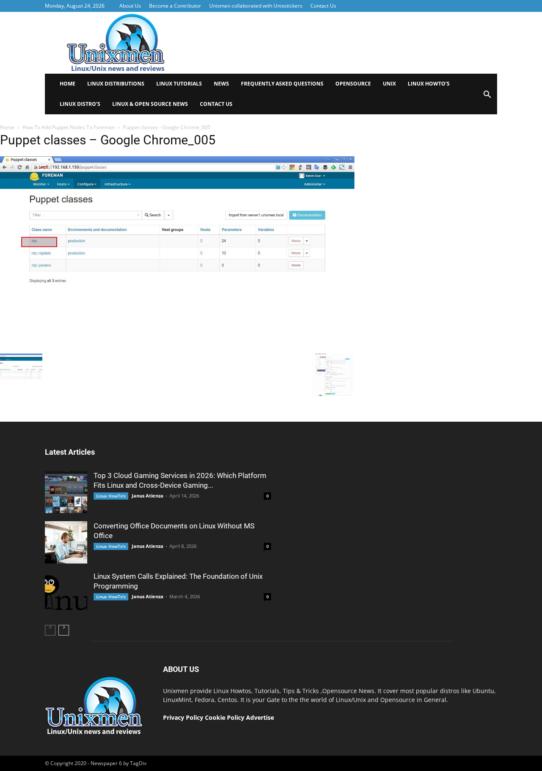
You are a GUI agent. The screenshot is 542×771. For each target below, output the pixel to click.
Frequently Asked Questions (282, 83)
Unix (389, 83)
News (221, 83)
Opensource (353, 83)
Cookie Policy (225, 717)
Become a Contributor (175, 5)
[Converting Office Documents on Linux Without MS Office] (66, 542)
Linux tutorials (179, 83)
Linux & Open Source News (150, 104)
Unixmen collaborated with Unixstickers (255, 5)
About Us (130, 5)
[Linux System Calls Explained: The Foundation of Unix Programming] (66, 593)
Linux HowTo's (111, 496)
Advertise (260, 717)
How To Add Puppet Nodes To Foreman (68, 127)
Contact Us (323, 5)
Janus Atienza (147, 495)
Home (67, 83)
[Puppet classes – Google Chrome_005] (177, 347)
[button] (487, 97)
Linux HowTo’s (429, 83)
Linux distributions (115, 83)
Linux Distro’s (80, 104)
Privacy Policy (183, 717)
